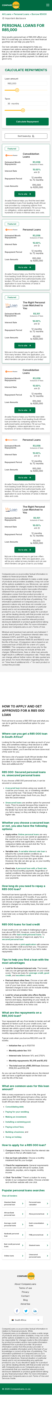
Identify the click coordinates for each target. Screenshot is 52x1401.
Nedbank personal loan (11, 1235)
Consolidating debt (14, 1107)
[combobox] (26, 1320)
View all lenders (9, 1196)
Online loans (9, 1256)
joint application (28, 944)
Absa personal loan (36, 1214)
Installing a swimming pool (17, 1122)
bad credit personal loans (29, 934)
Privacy (25, 1292)
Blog (25, 1300)
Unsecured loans (13, 802)
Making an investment (15, 1117)
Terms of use (25, 1288)
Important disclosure (15, 18)
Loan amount (11, 78)
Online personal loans (28, 834)
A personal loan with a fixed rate (31, 868)
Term (7, 99)
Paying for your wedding (17, 1112)
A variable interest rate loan (32, 851)
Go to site (22, 194)
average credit (36, 973)
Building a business (14, 1132)
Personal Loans (21, 14)
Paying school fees (14, 1127)
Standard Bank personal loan (10, 1203)
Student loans (34, 1245)
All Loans (6, 14)
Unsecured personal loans (35, 1256)
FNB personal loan (36, 1235)
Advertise (25, 1304)
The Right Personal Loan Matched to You (34, 305)
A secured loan (12, 788)
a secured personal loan (23, 938)
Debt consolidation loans (36, 1224)
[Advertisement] (26, 688)
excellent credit (23, 975)
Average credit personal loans (10, 1224)
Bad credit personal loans (12, 1245)
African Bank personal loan (9, 1214)
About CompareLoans (25, 1284)
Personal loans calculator (35, 1203)
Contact (25, 1296)
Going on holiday (13, 1137)
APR (35, 172)
